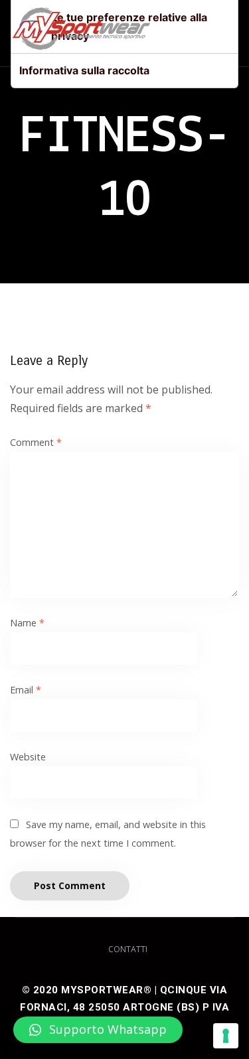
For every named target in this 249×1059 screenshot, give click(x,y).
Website (28, 756)
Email (25, 689)
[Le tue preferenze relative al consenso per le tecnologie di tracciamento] (225, 1035)
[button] (98, 1030)
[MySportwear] (81, 33)
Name (27, 622)
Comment (36, 442)
